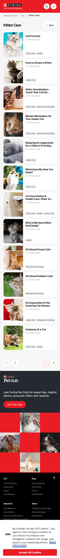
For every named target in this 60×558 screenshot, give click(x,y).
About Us (8, 503)
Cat (23, 15)
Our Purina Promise (13, 515)
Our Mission (9, 508)
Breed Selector (39, 512)
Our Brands (9, 494)
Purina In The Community (15, 519)
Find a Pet (8, 487)
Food (5, 490)
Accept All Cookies (30, 552)
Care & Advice (10, 15)
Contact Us (37, 515)
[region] (30, 539)
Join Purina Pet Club (41, 508)
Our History (9, 512)
